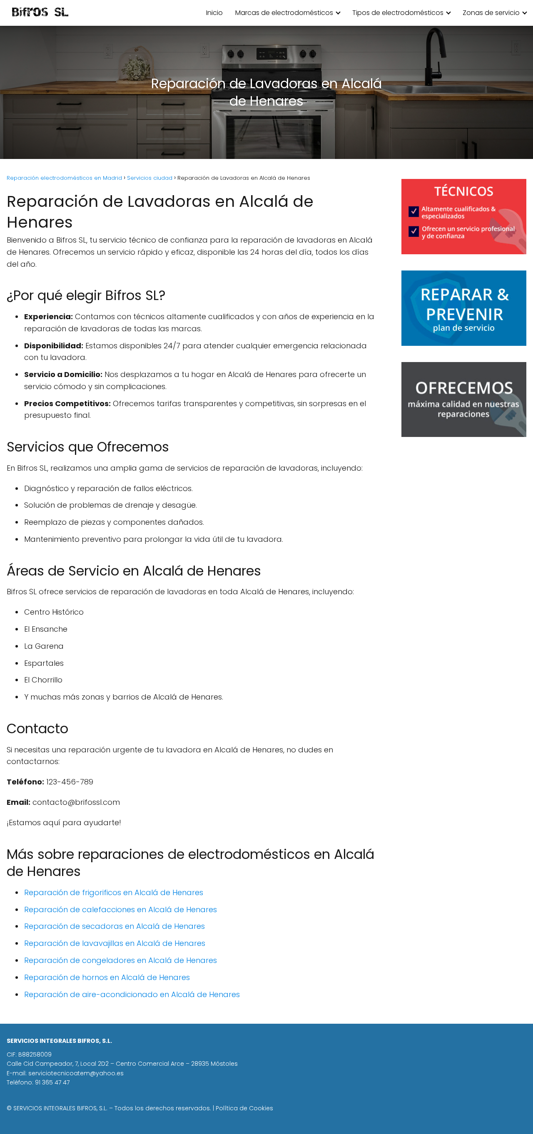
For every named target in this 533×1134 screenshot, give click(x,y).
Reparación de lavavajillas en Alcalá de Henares (114, 943)
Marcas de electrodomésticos (284, 12)
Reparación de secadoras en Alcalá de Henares (114, 926)
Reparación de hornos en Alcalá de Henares (107, 977)
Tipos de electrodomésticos (397, 12)
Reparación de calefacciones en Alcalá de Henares (120, 909)
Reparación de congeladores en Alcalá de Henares (120, 960)
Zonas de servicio (491, 12)
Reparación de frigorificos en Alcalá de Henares (113, 892)
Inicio (214, 12)
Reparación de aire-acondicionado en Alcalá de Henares (132, 994)
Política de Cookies (244, 1108)
